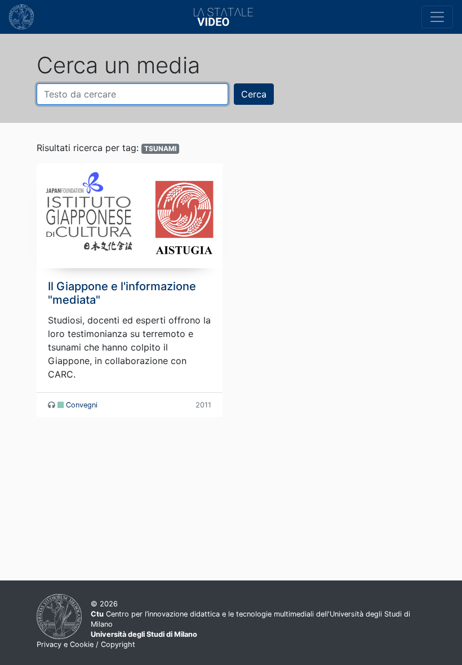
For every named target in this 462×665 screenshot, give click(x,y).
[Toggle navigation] (437, 17)
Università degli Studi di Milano (144, 634)
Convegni (81, 405)
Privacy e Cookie (65, 644)
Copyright (118, 644)
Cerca (253, 94)
